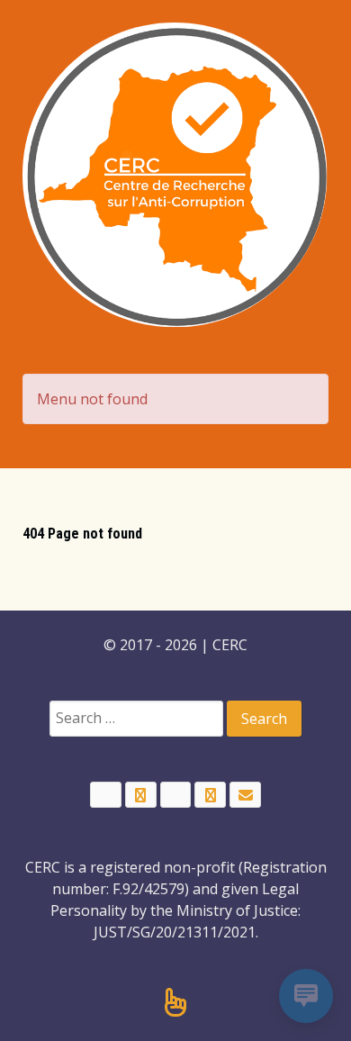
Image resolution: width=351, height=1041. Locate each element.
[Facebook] (106, 795)
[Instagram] (210, 795)
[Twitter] (141, 795)
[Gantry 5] (175, 176)
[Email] (245, 795)
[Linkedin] (176, 795)
